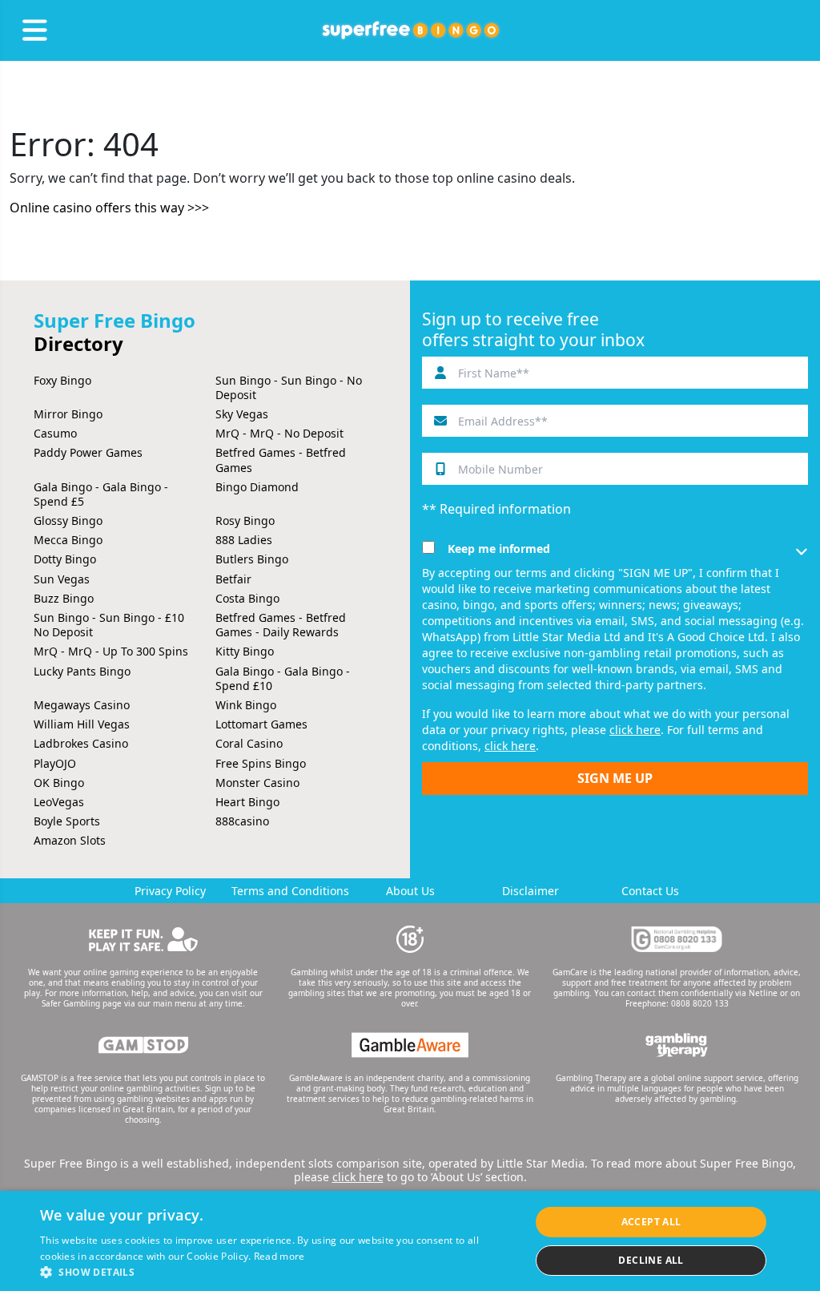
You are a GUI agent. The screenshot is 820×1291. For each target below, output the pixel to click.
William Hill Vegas (82, 724)
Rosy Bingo (245, 520)
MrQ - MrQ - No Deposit (279, 433)
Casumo (55, 433)
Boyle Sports (67, 821)
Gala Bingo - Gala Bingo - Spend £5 (101, 494)
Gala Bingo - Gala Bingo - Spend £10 (282, 678)
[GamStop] (143, 1045)
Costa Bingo (247, 598)
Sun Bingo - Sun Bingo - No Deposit (288, 387)
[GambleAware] (410, 1045)
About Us (410, 890)
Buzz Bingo (64, 598)
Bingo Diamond (257, 486)
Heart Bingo (247, 801)
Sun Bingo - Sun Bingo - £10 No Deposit (109, 624)
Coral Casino (249, 743)
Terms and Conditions (290, 890)
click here (635, 729)
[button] (278, 1271)
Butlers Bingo (251, 559)
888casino (242, 821)
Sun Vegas (62, 579)
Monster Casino (257, 782)
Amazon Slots (70, 840)
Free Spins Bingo (260, 763)
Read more (279, 1256)
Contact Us (650, 890)
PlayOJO (55, 763)
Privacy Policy (170, 890)
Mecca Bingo (68, 539)
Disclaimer (530, 890)
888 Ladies (243, 539)
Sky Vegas (241, 414)
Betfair (233, 579)
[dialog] (410, 1241)
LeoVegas (59, 801)
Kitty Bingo (244, 651)
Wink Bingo (245, 704)
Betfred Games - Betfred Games (280, 459)
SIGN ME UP (615, 778)
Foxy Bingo (62, 380)
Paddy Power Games (88, 452)
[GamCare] (677, 939)
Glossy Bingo (68, 520)
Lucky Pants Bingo (82, 671)
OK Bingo (59, 782)
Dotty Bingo (65, 559)
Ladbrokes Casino (81, 743)
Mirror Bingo (68, 414)
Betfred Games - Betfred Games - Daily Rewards (280, 624)
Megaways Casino (82, 704)
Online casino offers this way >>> (109, 207)
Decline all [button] (650, 1260)
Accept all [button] (651, 1221)
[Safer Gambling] (143, 939)
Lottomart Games (261, 724)
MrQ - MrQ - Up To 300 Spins (111, 651)
